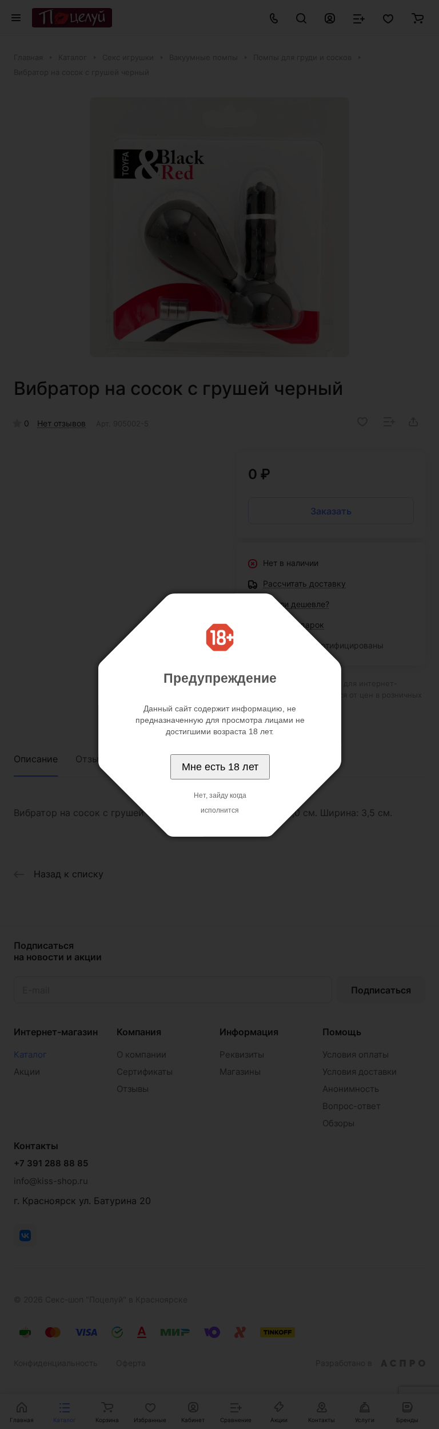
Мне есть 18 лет (220, 767)
